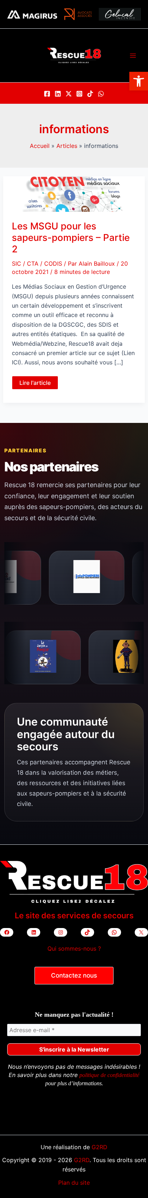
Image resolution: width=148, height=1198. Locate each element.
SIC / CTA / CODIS (37, 263)
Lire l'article (35, 384)
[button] (138, 81)
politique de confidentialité (109, 1075)
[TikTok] (90, 93)
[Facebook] (47, 93)
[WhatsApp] (101, 93)
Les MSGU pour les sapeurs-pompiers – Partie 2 (71, 237)
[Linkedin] (58, 93)
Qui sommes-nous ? (74, 948)
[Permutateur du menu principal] (133, 56)
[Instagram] (79, 93)
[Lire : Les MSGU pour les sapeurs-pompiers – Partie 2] (74, 193)
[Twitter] (68, 93)
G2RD (99, 1147)
